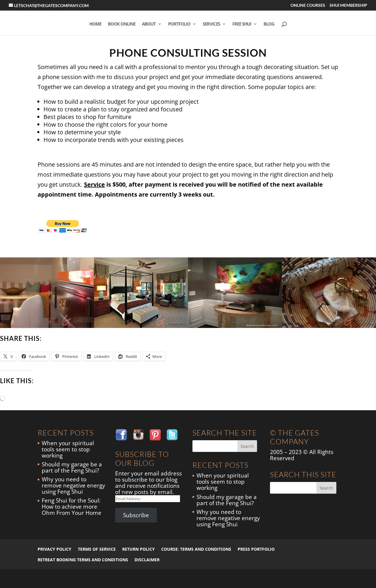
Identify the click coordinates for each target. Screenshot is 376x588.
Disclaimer (147, 559)
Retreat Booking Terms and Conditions (83, 559)
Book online (121, 24)
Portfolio (179, 24)
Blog (268, 24)
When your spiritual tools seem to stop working (68, 449)
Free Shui (241, 24)
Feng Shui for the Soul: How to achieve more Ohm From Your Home (71, 507)
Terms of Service (97, 549)
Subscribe (136, 515)
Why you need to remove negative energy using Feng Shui (73, 485)
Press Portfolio (256, 549)
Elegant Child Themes (84, 578)
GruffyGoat (160, 578)
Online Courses (308, 5)
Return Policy (138, 549)
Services (211, 24)
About (149, 24)
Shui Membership (348, 5)
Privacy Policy (54, 549)
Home (95, 24)
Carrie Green (137, 578)
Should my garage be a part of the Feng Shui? (72, 467)
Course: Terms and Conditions (196, 549)
